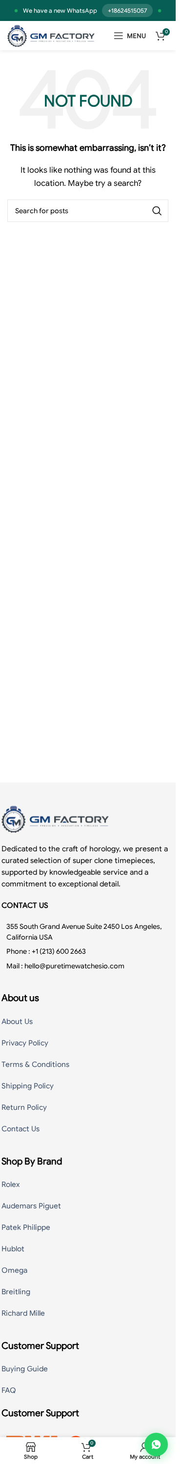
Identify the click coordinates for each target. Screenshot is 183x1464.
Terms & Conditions (35, 1064)
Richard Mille (23, 1313)
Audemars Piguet (31, 1206)
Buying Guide (24, 1368)
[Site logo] (51, 35)
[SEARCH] (157, 211)
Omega (14, 1270)
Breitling (15, 1291)
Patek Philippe (25, 1227)
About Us (17, 1021)
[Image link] (55, 818)
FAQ (8, 1390)
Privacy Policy (24, 1043)
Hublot (12, 1248)
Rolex (10, 1184)
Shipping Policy (27, 1086)
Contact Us (20, 1128)
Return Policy (24, 1107)
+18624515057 (127, 10)
